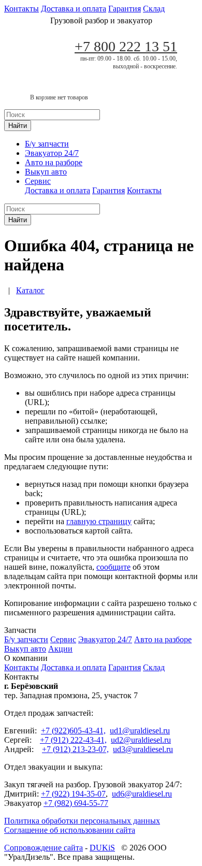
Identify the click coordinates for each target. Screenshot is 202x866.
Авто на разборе (53, 162)
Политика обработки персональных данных (82, 820)
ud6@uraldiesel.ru (142, 793)
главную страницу (99, 521)
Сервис (38, 181)
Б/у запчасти (47, 143)
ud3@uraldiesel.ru (143, 749)
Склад (154, 8)
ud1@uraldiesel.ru (140, 730)
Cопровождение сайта (43, 847)
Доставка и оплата (73, 8)
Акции (60, 648)
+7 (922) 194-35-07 (73, 793)
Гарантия (124, 8)
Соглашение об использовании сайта (69, 830)
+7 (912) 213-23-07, (75, 749)
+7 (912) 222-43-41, (73, 739)
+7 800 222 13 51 (126, 46)
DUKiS (102, 847)
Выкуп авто (46, 171)
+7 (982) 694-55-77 (76, 803)
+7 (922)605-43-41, (73, 730)
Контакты (21, 8)
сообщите (113, 566)
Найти (17, 125)
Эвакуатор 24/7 (52, 153)
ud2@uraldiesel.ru (141, 739)
